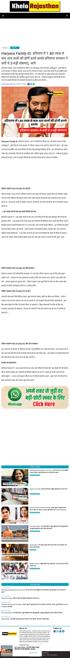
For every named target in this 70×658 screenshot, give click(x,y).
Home (4, 47)
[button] (3, 16)
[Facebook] (54, 631)
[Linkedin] (60, 631)
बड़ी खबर (14, 47)
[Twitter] (57, 631)
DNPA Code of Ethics (52, 655)
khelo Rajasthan (7, 84)
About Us (23, 628)
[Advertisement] (35, 33)
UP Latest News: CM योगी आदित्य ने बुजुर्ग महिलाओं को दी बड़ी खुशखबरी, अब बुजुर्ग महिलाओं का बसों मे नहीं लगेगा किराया (31, 613)
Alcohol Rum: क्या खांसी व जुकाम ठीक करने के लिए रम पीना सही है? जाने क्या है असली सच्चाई (25, 619)
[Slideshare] (63, 631)
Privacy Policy (41, 655)
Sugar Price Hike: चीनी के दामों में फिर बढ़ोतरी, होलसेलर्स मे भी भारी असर (20, 598)
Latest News (35, 467)
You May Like (35, 584)
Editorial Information (35, 656)
